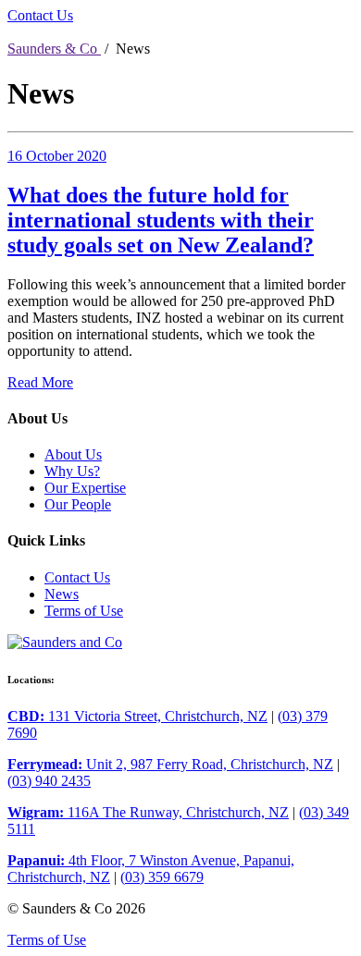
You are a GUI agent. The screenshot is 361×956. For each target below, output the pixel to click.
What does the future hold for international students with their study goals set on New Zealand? (160, 220)
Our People (77, 504)
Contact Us (40, 15)
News (61, 594)
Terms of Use (83, 611)
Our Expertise (85, 488)
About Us (73, 454)
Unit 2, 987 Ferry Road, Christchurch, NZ (170, 764)
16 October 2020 (56, 156)
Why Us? (72, 471)
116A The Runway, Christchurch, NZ (148, 812)
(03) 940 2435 (49, 781)
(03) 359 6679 (162, 877)
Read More (40, 382)
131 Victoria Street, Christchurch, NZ (137, 716)
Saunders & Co (54, 48)
